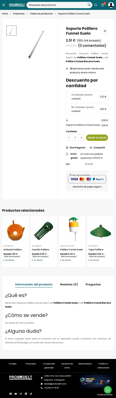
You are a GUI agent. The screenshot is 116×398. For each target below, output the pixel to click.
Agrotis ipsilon (67, 246)
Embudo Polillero (13, 249)
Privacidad (31, 363)
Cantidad (71, 131)
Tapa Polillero (95, 249)
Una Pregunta (77, 147)
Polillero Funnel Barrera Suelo (83, 61)
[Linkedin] (26, 394)
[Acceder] (111, 5)
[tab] (33, 285)
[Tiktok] (31, 394)
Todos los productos (41, 13)
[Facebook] (10, 394)
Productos (19, 13)
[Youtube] (16, 394)
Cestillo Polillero (40, 249)
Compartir (99, 147)
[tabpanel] (58, 318)
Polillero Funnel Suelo (71, 249)
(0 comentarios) (92, 45)
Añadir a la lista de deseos (105, 31)
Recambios (8, 246)
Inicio (5, 13)
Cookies (12, 363)
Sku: (68, 164)
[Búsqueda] (89, 5)
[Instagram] (21, 394)
